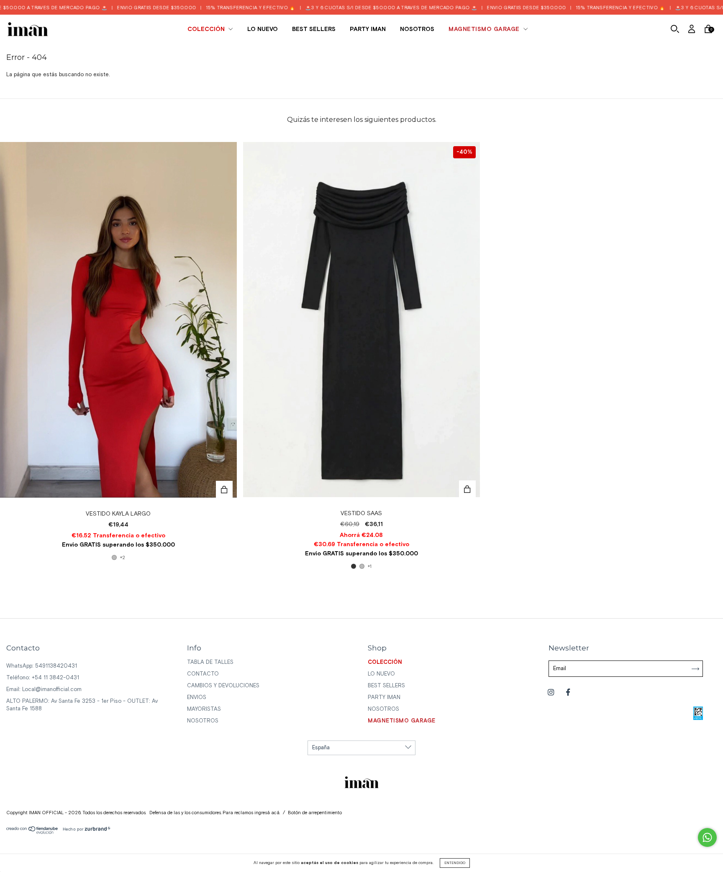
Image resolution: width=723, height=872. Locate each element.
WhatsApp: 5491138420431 (41, 666)
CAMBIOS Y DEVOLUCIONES (223, 685)
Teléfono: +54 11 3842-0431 (42, 677)
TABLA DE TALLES (210, 662)
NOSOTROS (417, 29)
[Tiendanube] (32, 832)
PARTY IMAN (368, 29)
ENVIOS (196, 697)
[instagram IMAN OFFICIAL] (551, 693)
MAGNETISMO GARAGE (485, 29)
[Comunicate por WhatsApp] (707, 837)
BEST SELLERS (314, 29)
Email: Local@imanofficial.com (44, 689)
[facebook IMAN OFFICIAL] (568, 693)
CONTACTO (203, 674)
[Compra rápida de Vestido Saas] (467, 488)
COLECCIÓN (206, 29)
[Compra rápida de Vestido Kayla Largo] (224, 489)
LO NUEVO (262, 29)
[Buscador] (675, 30)
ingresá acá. (267, 813)
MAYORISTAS (204, 709)
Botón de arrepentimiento (315, 813)
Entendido (454, 863)
